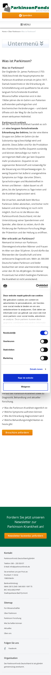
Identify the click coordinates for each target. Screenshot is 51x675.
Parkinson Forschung (12, 618)
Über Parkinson (14, 31)
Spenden (27, 15)
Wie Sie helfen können (13, 623)
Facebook (12, 648)
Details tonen (36, 369)
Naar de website (25, 378)
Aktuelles (7, 628)
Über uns (7, 633)
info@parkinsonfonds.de (20, 566)
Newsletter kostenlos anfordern (25, 535)
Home (4, 31)
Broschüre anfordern (17, 432)
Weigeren (25, 387)
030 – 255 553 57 (17, 563)
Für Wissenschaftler (12, 608)
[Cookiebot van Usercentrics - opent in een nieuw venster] (36, 286)
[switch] (44, 341)
